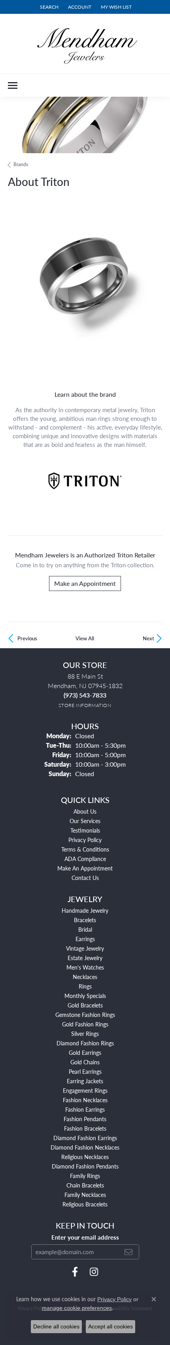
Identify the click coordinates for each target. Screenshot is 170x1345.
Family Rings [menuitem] (85, 1176)
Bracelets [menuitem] (85, 920)
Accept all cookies (110, 1326)
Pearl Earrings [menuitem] (85, 1071)
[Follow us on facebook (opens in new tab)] (75, 1272)
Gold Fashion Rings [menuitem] (85, 1024)
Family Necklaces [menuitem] (85, 1195)
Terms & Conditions (85, 849)
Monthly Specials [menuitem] (85, 996)
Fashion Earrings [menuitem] (85, 1109)
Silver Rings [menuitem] (85, 1033)
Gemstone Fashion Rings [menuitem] (85, 1015)
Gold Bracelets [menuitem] (85, 1005)
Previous (27, 638)
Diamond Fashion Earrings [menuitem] (85, 1138)
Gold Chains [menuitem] (85, 1062)
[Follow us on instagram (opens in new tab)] (94, 1272)
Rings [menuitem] (85, 986)
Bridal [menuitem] (85, 929)
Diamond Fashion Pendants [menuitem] (85, 1166)
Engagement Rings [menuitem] (85, 1090)
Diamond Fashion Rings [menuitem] (85, 1043)
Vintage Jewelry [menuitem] (85, 948)
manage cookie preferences (77, 1308)
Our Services (85, 821)
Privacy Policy (85, 840)
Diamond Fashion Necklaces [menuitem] (85, 1147)
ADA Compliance (85, 859)
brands (20, 164)
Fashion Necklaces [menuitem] (85, 1100)
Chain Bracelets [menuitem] (85, 1185)
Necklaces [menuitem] (85, 977)
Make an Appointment (85, 583)
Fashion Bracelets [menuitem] (85, 1128)
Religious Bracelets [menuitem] (85, 1204)
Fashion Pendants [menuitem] (85, 1119)
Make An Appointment (85, 868)
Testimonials (85, 830)
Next (148, 638)
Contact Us (85, 878)
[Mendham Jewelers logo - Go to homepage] (85, 44)
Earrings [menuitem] (85, 939)
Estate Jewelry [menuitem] (85, 958)
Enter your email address (85, 1237)
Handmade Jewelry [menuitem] (85, 910)
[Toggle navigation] (12, 85)
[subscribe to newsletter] (128, 1252)
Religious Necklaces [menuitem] (85, 1157)
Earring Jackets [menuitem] (85, 1081)
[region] (85, 292)
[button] (48, 7)
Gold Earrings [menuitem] (85, 1052)
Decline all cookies (56, 1326)
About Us (85, 811)
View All (85, 638)
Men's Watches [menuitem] (85, 967)
